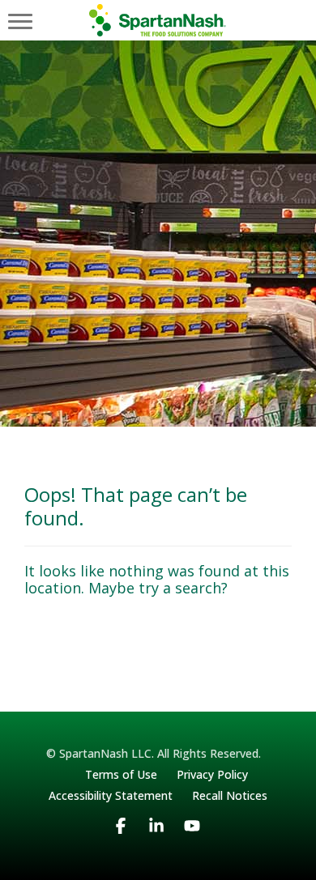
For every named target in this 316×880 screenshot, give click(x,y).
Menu (20, 20)
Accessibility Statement (111, 795)
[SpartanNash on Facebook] (120, 840)
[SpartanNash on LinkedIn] (156, 840)
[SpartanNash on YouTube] (192, 840)
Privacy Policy (212, 774)
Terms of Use (121, 774)
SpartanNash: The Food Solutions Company (158, 20)
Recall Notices (229, 795)
